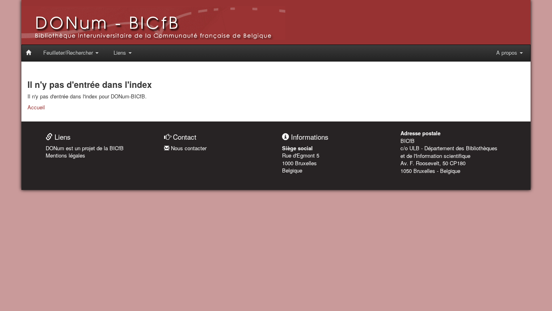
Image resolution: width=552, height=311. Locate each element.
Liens (121, 52)
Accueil (36, 107)
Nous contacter (187, 148)
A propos (507, 52)
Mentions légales (65, 155)
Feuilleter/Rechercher (69, 52)
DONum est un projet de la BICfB (85, 148)
